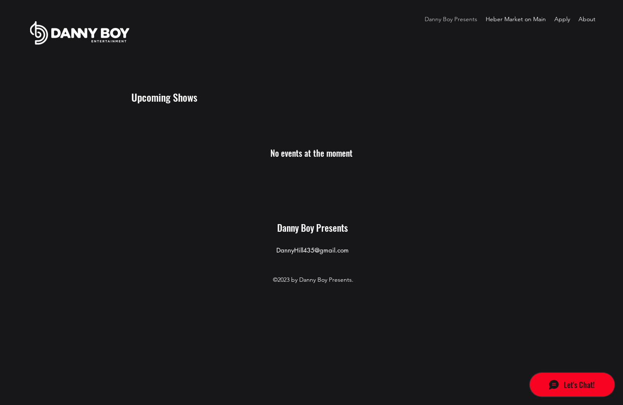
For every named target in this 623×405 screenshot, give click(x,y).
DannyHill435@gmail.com (312, 250)
